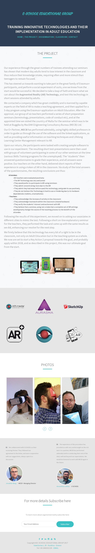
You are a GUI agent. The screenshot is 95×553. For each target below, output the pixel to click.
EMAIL (55, 548)
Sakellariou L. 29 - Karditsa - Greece (47, 545)
